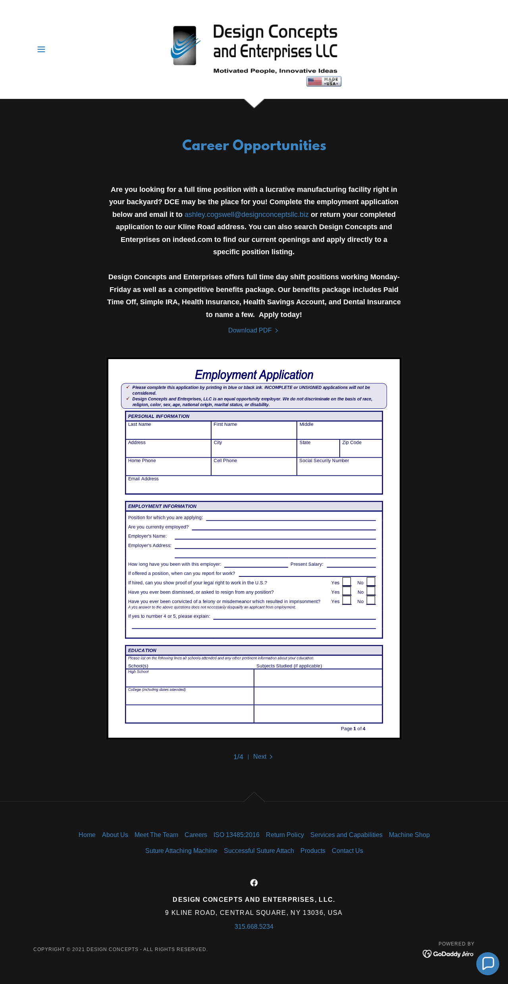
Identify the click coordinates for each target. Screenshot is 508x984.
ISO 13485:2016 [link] (237, 834)
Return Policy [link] (285, 834)
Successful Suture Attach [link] (259, 850)
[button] (41, 49)
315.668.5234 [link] (254, 926)
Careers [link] (196, 834)
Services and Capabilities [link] (346, 834)
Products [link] (312, 850)
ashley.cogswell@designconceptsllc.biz (247, 214)
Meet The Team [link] (156, 834)
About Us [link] (115, 834)
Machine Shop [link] (409, 834)
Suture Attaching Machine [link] (181, 850)
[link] (254, 48)
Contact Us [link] (347, 850)
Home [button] (87, 834)
